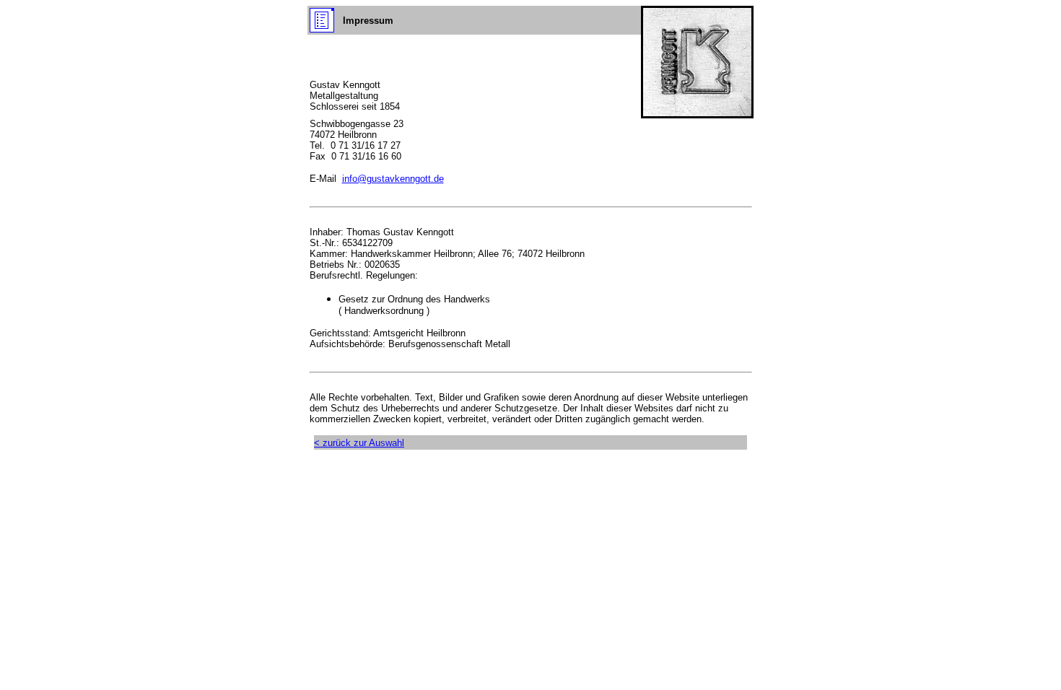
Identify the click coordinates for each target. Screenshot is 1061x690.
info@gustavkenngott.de (393, 178)
